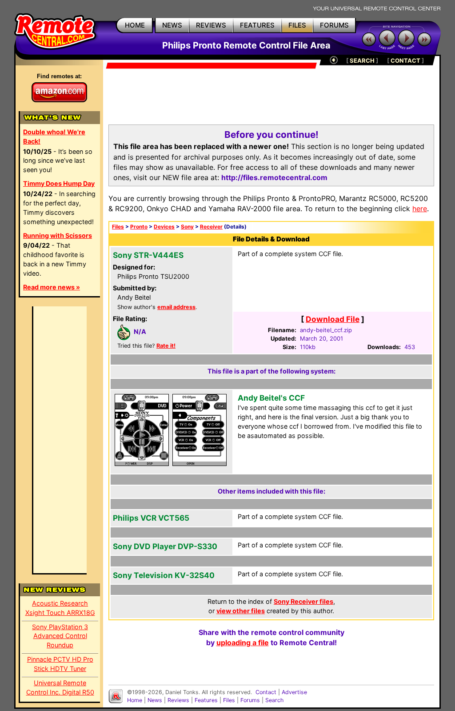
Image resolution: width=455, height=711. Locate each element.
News (155, 700)
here (419, 208)
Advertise (294, 692)
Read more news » (51, 287)
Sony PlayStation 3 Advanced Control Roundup (60, 636)
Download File (332, 319)
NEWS (172, 25)
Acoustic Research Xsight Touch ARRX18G (60, 607)
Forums (250, 700)
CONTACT (405, 60)
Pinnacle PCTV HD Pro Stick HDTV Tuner (60, 663)
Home (134, 700)
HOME (135, 25)
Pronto (139, 227)
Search (274, 700)
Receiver (211, 227)
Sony (187, 227)
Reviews (178, 700)
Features (206, 700)
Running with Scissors (57, 235)
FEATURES (257, 25)
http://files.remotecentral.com (274, 177)
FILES (297, 25)
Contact (265, 692)
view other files (240, 611)
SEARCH (362, 60)
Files (118, 227)
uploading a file (242, 642)
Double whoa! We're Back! (54, 136)
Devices (164, 227)
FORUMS (334, 25)
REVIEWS (211, 25)
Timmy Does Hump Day (59, 183)
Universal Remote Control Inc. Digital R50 (60, 687)
